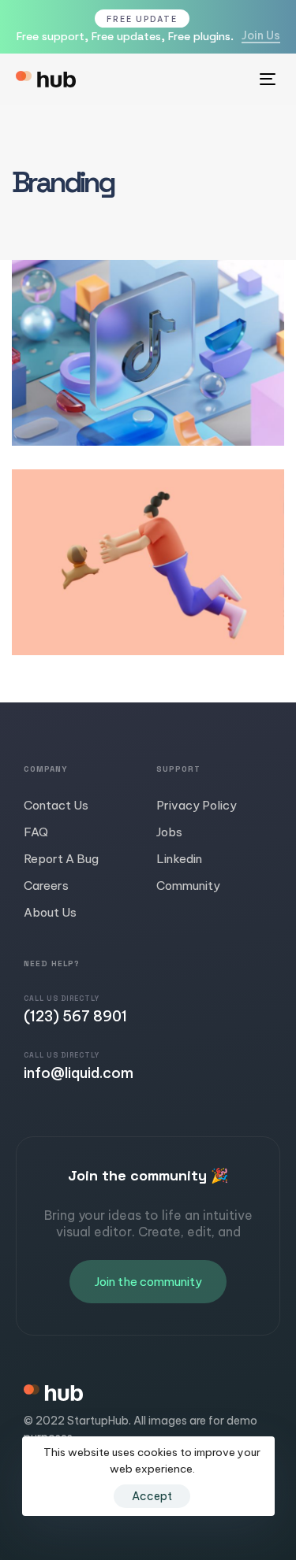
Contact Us (56, 805)
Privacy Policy (196, 805)
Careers (46, 885)
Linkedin (179, 858)
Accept (152, 1496)
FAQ (36, 831)
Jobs (169, 831)
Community (188, 885)
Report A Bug (61, 858)
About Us (50, 912)
